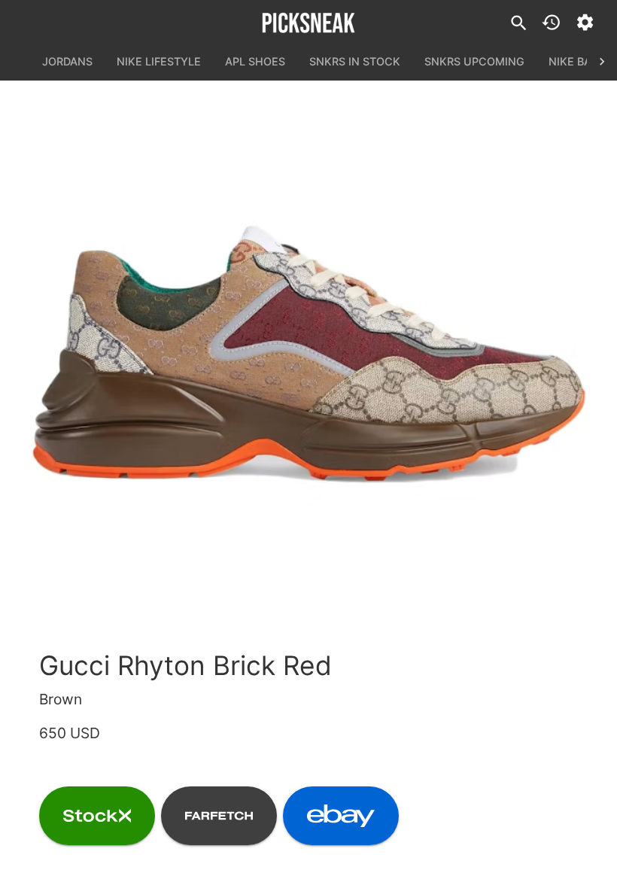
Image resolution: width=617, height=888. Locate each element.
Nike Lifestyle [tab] (159, 61)
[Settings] (585, 22)
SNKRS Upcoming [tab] (474, 61)
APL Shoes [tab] (255, 61)
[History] (551, 22)
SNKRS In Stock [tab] (354, 61)
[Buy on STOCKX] (97, 815)
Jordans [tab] (67, 61)
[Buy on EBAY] (341, 815)
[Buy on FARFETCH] (219, 815)
